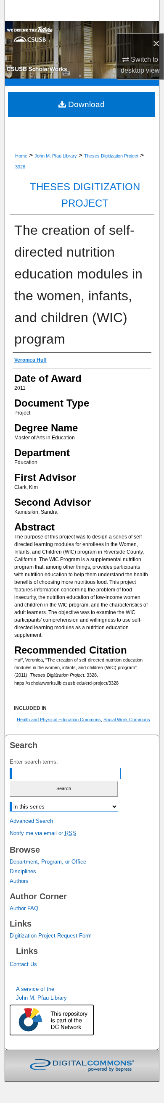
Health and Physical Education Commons (59, 719)
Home (21, 155)
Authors (19, 881)
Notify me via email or (43, 833)
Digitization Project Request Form (51, 935)
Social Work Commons (126, 719)
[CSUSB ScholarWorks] (82, 50)
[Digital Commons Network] (60, 1020)
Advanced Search (31, 821)
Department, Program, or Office (48, 862)
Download (85, 104)
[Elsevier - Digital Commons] (82, 1065)
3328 (20, 166)
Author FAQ (24, 908)
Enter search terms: (34, 762)
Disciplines (23, 871)
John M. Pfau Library (55, 155)
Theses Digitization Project (111, 155)
